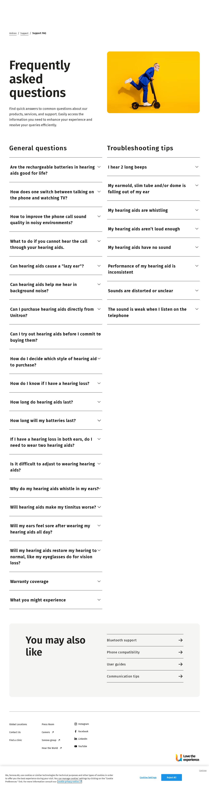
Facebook (83, 731)
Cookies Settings (148, 777)
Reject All (171, 777)
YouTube (82, 746)
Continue (203, 770)
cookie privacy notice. (68, 781)
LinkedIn (82, 739)
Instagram (83, 724)
